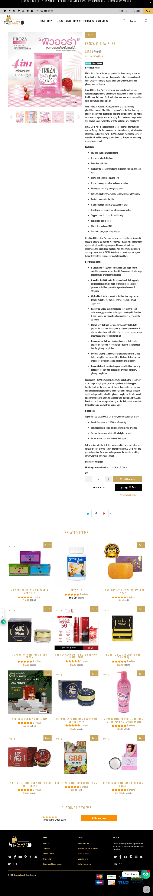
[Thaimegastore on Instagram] (23, 11)
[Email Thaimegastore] (36, 11)
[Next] (78, 69)
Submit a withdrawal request (52, 864)
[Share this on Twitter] (88, 513)
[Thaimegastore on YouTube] (14, 11)
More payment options (128, 494)
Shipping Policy (83, 858)
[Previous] (11, 69)
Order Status (102, 20)
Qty (86, 473)
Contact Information (84, 864)
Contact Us (89, 20)
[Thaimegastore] (14, 20)
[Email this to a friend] (111, 513)
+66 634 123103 (46, 11)
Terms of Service (48, 853)
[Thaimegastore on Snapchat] (27, 11)
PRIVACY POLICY (83, 843)
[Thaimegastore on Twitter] (5, 11)
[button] (25, 597)
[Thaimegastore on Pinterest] (18, 11)
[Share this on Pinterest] (104, 513)
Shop (49, 20)
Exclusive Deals (64, 20)
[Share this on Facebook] (96, 513)
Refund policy (47, 858)
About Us (77, 20)
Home (42, 20)
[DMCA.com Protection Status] (94, 64)
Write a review (99, 818)
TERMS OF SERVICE (84, 853)
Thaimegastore (18, 875)
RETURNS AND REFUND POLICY (88, 848)
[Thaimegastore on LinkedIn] (32, 11)
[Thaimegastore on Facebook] (9, 11)
